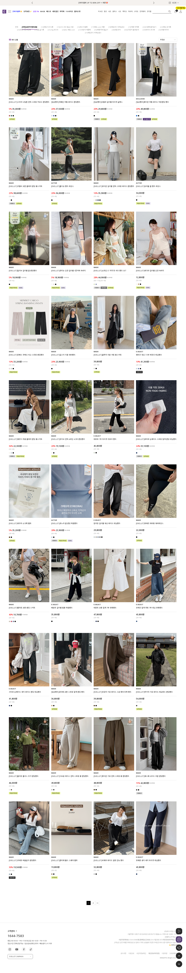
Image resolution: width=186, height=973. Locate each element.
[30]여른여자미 (164, 30)
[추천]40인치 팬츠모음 (29, 27)
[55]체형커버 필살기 (101, 30)
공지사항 (123, 953)
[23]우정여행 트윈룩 (24, 30)
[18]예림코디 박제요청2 (116, 27)
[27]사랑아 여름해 (84, 30)
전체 (16, 27)
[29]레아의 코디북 (149, 30)
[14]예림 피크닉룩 (47, 27)
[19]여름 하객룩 (133, 27)
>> (97, 903)
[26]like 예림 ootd (68, 30)
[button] (153, 3)
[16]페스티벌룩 (82, 27)
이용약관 (164, 953)
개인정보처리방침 (153, 953)
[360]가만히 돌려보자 (131, 30)
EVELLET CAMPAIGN (16, 956)
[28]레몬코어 (116, 30)
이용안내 (131, 953)
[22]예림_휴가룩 (165, 27)
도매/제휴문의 (174, 953)
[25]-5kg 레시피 (53, 30)
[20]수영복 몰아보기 (149, 27)
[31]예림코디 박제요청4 (93, 33)
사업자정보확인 (141, 953)
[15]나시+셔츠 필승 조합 (65, 27)
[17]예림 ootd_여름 (98, 27)
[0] (175, 11)
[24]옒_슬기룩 (39, 30)
